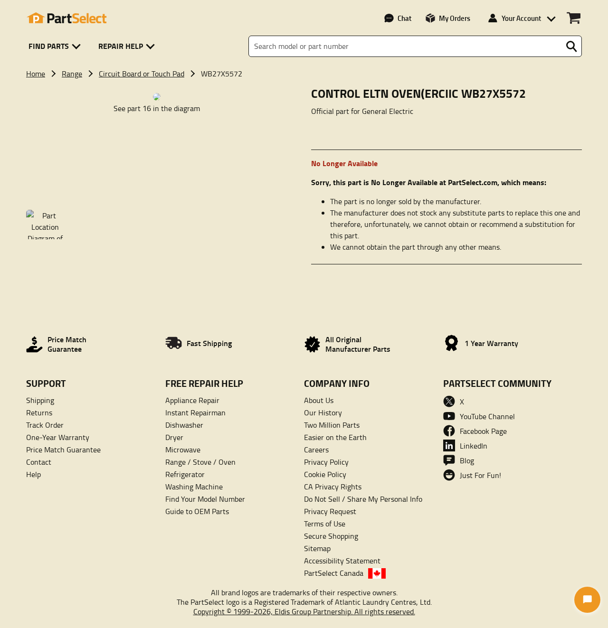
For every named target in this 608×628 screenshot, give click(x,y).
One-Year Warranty (57, 437)
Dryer (174, 437)
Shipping (40, 400)
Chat (404, 18)
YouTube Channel (487, 416)
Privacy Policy (326, 462)
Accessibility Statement (342, 560)
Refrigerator (185, 474)
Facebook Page (483, 431)
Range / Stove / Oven (200, 462)
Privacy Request (330, 511)
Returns (39, 412)
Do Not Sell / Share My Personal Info (363, 499)
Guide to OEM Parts (197, 511)
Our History (323, 412)
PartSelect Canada (333, 573)
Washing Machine (194, 486)
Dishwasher (184, 425)
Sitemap (317, 548)
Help (33, 474)
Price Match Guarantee (63, 449)
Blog (467, 460)
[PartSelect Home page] (66, 18)
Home (35, 73)
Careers (316, 449)
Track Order (45, 425)
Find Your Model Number (205, 499)
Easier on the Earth (335, 437)
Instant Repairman (195, 412)
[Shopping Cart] (573, 18)
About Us (318, 400)
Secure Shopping (331, 536)
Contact (38, 462)
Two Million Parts (332, 425)
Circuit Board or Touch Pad (141, 73)
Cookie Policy (325, 474)
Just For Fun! (480, 475)
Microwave (182, 449)
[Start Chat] (587, 600)
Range (72, 73)
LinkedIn (473, 446)
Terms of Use (324, 523)
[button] (56, 46)
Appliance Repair (192, 400)
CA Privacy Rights (332, 486)
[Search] (571, 46)
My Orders (454, 18)
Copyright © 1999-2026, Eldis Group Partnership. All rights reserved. (304, 611)
